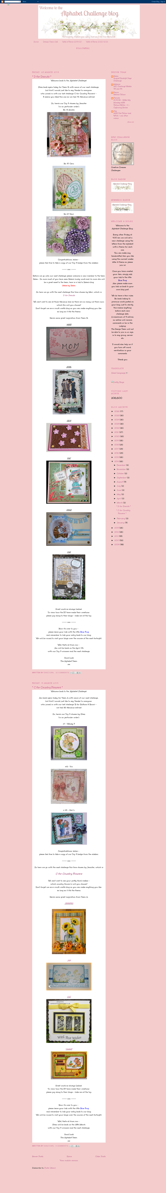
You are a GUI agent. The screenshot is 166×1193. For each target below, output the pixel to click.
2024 (117, 419)
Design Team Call (50, 42)
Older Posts (100, 1156)
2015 (116, 457)
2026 (117, 411)
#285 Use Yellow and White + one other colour (122, 115)
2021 (116, 432)
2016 (116, 453)
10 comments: (63, 672)
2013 (116, 528)
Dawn (116, 92)
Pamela (117, 98)
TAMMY (69, 1049)
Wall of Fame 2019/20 (72, 42)
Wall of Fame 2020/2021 (97, 42)
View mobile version (69, 1160)
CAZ (69, 997)
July (119, 486)
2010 (117, 540)
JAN (69, 960)
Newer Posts (37, 1156)
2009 (117, 544)
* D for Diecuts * (41, 76)
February (121, 518)
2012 (116, 532)
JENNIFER (69, 903)
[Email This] (71, 673)
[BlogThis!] (73, 673)
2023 (117, 424)
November (121, 469)
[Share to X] (75, 673)
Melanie (117, 84)
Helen (116, 76)
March (120, 502)
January (121, 522)
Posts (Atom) (50, 1168)
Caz (115, 111)
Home (36, 42)
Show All (131, 122)
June (119, 490)
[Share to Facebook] (77, 673)
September (122, 477)
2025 (117, 415)
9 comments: (62, 1146)
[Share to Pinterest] (80, 673)
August (120, 482)
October (121, 473)
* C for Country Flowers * (47, 687)
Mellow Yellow (120, 94)
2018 (116, 444)
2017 (116, 449)
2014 (116, 461)
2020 (117, 436)
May (119, 494)
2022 (117, 428)
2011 (116, 536)
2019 (116, 440)
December (121, 465)
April (119, 498)
